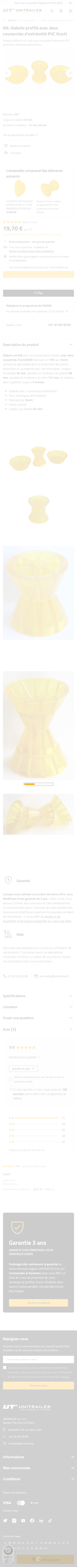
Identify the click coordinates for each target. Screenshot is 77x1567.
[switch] (8, 1562)
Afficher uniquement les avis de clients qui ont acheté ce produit (39, 1079)
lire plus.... (65, 1376)
